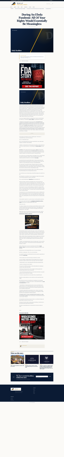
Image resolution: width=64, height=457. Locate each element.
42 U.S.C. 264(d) (31, 119)
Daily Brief (51, 0)
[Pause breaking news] (52, 8)
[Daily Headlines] (19, 4)
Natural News (31, 179)
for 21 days (36, 157)
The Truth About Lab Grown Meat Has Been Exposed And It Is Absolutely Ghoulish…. (26, 8)
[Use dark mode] (52, 0)
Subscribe (50, 376)
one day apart (25, 255)
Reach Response (33, 402)
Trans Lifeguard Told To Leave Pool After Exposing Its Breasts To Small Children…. (45, 8)
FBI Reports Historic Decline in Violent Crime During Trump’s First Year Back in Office (31, 366)
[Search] (52, 3)
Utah (24, 247)
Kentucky (20, 247)
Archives (12, 364)
